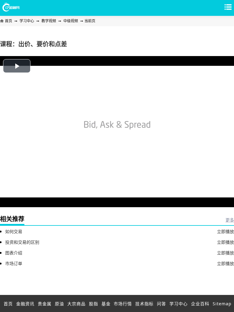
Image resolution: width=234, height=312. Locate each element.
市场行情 (123, 304)
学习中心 (27, 20)
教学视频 (48, 20)
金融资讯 (25, 304)
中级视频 (70, 20)
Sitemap (222, 304)
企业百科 (200, 304)
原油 (59, 304)
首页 (9, 20)
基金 (106, 304)
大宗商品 (76, 304)
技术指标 (144, 304)
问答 (161, 304)
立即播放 (225, 231)
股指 (93, 304)
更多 (229, 220)
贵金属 (44, 304)
